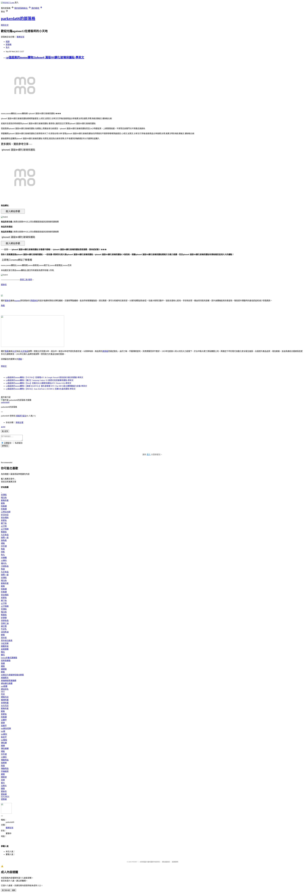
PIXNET (134, 862)
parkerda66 (5, 402)
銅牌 (3, 723)
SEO (3, 691)
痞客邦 (19, 416)
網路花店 (5, 697)
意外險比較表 (6, 641)
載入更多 (5, 431)
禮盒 (20, 359)
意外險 (4, 638)
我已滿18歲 (6, 890)
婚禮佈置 (5, 700)
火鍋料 (4, 560)
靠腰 (3, 663)
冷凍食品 (5, 566)
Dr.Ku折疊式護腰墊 (9, 658)
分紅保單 (5, 643)
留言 (24, 416)
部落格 (8, 44)
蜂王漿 (4, 626)
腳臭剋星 (5, 500)
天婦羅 (4, 558)
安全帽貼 (5, 518)
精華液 (4, 777)
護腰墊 (4, 669)
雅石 (3, 652)
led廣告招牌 (6, 728)
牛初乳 (4, 629)
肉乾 (3, 552)
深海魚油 (5, 632)
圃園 (3, 789)
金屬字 (4, 726)
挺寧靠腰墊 (5, 661)
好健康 (4, 618)
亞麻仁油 (5, 623)
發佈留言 (5, 446)
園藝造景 (5, 646)
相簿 (8, 42)
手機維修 (5, 771)
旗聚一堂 (5, 538)
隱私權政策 (166, 862)
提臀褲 (4, 799)
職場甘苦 (20, 37)
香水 (3, 783)
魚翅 (3, 569)
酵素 (3, 635)
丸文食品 (24, 351)
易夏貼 (4, 520)
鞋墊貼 (4, 532)
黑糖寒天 (5, 678)
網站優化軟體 (6, 683)
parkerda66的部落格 (18, 18)
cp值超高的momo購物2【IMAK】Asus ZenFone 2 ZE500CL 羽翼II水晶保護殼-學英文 (41, 389)
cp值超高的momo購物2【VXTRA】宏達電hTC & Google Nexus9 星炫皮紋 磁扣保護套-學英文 (44, 377)
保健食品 (5, 621)
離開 (13, 890)
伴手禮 (4, 546)
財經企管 (19, 422)
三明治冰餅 (5, 512)
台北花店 (5, 706)
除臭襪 (4, 506)
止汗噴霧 (5, 529)
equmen (17, 301)
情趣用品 (5, 760)
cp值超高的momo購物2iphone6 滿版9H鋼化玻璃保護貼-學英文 (45, 57)
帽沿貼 (4, 498)
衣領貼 (4, 495)
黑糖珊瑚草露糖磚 (8, 681)
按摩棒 (4, 763)
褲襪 (3, 746)
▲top (3, 427)
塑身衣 (4, 285)
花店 (3, 694)
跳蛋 (3, 766)
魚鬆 (3, 306)
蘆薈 (3, 774)
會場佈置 (5, 703)
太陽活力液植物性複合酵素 (12, 675)
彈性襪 (4, 743)
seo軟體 (4, 686)
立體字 (4, 720)
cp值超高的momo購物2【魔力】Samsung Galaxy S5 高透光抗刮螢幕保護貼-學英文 (40, 380)
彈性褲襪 (5, 748)
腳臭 (3, 503)
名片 (8, 47)
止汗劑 (4, 526)
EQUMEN (5, 797)
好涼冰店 (5, 515)
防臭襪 (4, 509)
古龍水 (4, 786)
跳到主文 (5, 25)
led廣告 (4, 734)
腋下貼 (4, 523)
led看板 (4, 740)
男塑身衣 (34, 301)
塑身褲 (4, 794)
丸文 (14, 351)
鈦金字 (4, 737)
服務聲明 (175, 862)
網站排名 (5, 689)
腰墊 (3, 666)
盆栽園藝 (5, 649)
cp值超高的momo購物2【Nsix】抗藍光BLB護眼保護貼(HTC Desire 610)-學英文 (38, 383)
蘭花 (3, 655)
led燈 (3, 731)
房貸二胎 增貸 (26, 280)
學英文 (4, 366)
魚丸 (3, 555)
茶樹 (3, 780)
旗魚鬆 (105, 351)
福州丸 (4, 563)
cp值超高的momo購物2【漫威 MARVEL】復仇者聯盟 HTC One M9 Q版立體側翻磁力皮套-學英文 (46, 386)
